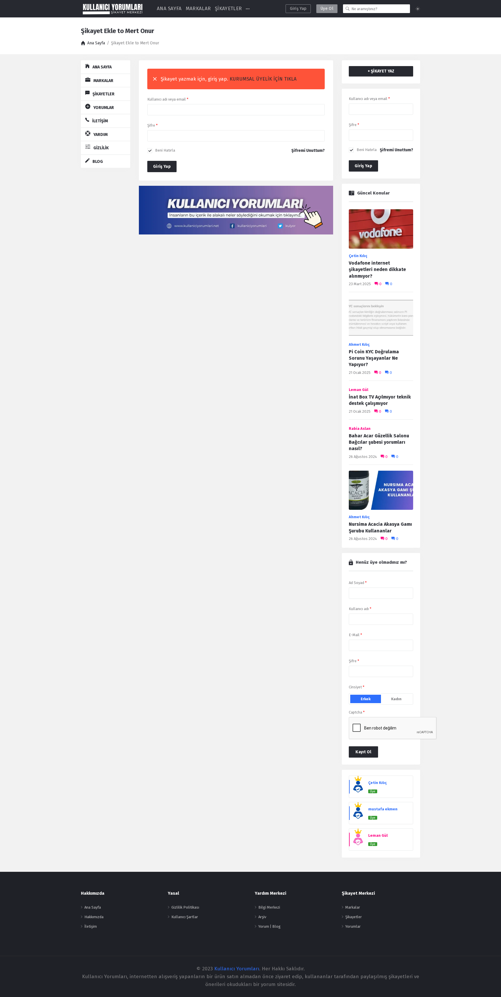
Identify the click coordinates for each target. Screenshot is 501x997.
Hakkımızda (94, 917)
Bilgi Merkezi (269, 907)
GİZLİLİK (101, 147)
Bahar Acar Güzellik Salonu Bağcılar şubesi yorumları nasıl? (379, 442)
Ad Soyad (358, 583)
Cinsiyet (356, 687)
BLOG (97, 161)
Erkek (366, 699)
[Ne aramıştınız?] (347, 8)
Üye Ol (326, 8)
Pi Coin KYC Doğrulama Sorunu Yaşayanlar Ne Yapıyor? (374, 358)
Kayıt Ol (363, 751)
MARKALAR (198, 9)
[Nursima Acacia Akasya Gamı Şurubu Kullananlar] (381, 492)
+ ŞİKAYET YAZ (381, 71)
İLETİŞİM (100, 121)
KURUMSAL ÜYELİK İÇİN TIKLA (263, 79)
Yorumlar (353, 926)
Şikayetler (353, 917)
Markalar (352, 907)
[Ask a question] (488, 981)
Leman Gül (358, 389)
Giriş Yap (298, 8)
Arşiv (262, 917)
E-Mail (355, 635)
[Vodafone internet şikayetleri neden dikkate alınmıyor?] (381, 231)
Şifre (152, 125)
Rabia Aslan (360, 428)
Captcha (357, 712)
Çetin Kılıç (358, 256)
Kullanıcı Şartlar (184, 917)
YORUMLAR (103, 107)
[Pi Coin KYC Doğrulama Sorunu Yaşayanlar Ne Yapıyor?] (381, 319)
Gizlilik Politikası (185, 907)
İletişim (90, 926)
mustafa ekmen (382, 809)
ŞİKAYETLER (228, 9)
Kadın (396, 699)
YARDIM (100, 134)
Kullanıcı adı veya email (167, 99)
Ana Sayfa (92, 907)
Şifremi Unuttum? (308, 150)
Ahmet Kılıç (359, 344)
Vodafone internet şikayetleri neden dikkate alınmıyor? (377, 269)
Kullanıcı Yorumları (236, 969)
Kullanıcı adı (360, 609)
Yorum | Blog (269, 926)
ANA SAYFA (169, 9)
